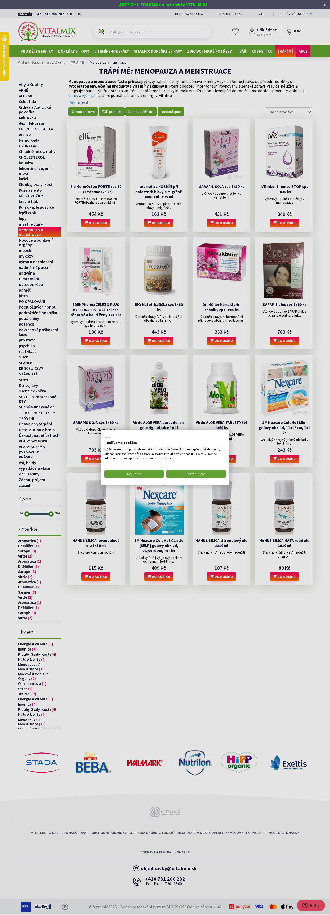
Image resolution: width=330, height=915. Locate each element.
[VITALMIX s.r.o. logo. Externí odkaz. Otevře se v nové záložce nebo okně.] (107, 437)
